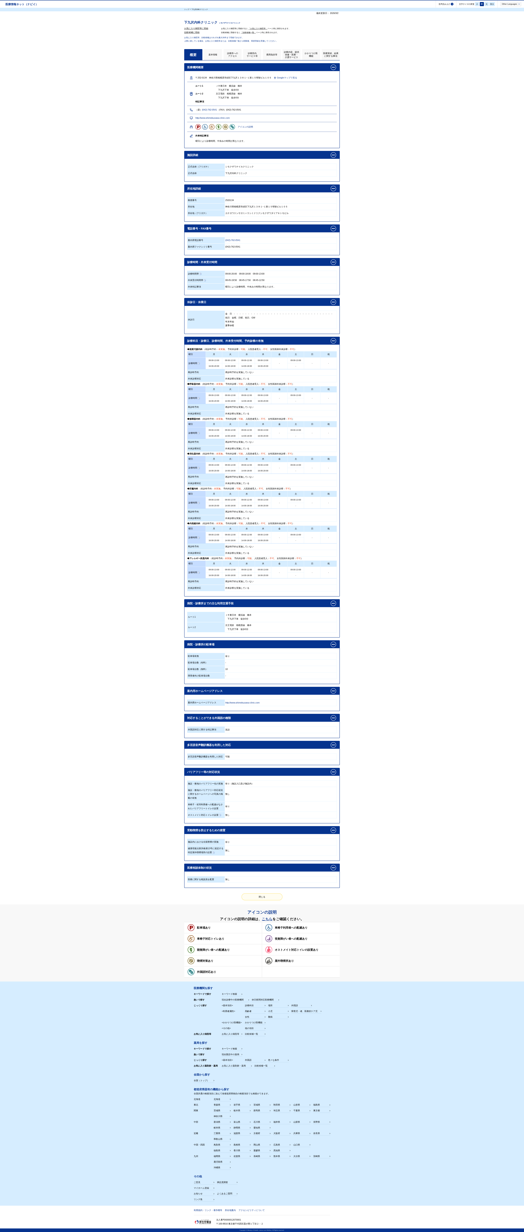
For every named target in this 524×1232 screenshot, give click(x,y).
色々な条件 (273, 1060)
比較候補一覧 (251, 1034)
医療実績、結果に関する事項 (330, 54)
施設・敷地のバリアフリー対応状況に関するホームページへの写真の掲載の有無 (205, 794)
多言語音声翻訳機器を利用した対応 (205, 756)
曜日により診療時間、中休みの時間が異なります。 (250, 287)
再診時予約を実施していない (239, 372)
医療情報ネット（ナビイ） (21, 4)
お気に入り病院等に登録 (196, 28)
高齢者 (248, 1011)
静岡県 (237, 1128)
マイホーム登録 (201, 1188)
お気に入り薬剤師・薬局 (234, 1066)
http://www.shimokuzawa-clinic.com (212, 118)
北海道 (217, 1099)
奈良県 (316, 1133)
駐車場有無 (193, 656)
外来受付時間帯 (195, 280)
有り (227, 656)
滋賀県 (237, 1133)
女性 (247, 1017)
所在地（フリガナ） (198, 213)
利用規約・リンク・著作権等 (208, 1210)
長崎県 (257, 1156)
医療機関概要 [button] (195, 67)
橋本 (249, 615)
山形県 (296, 1105)
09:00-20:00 (231, 274)
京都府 (257, 1133)
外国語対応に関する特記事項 (202, 729)
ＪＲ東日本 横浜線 (235, 615)
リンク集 (198, 1199)
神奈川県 (218, 1116)
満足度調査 (222, 1182)
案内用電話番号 (195, 240)
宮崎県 (316, 1156)
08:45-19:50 (231, 280)
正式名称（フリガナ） (199, 166)
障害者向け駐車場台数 (199, 676)
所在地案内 (230, 1210)
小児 (270, 1011)
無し (227, 794)
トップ (186, 9)
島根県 (237, 1145)
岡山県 (257, 1145)
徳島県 (217, 1150)
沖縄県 (217, 1167)
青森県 (217, 1105)
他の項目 (249, 1028)
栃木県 (237, 1110)
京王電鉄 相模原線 (235, 625)
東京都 (316, 1110)
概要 (193, 55)
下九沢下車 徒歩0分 (236, 619)
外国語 (294, 1005)
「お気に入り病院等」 (257, 28)
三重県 (217, 1133)
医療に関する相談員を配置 (201, 879)
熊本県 (276, 1156)
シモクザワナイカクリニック (239, 166)
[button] (510, 4)
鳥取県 (217, 1145)
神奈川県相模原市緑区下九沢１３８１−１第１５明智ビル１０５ (256, 206)
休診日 (191, 319)
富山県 (237, 1122)
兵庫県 (296, 1133)
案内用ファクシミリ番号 (200, 247)
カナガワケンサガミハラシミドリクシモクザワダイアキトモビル (257, 213)
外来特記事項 (194, 287)
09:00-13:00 (258, 274)
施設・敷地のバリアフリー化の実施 (205, 783)
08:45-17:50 (245, 280)
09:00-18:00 (245, 274)
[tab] (193, 54)
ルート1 (192, 617)
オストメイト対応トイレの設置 (203, 815)
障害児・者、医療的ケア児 (304, 1011)
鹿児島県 (218, 1162)
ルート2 (192, 627)
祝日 (227, 318)
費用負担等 (271, 54)
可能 (227, 756)
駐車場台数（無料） (198, 669)
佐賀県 (237, 1156)
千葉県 (296, 1110)
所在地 (191, 206)
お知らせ (198, 1193)
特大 (492, 4)
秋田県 (276, 1105)
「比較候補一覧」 (248, 32)
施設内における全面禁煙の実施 (203, 842)
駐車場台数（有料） (198, 662)
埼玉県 (276, 1110)
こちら (267, 919)
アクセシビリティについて (252, 1210)
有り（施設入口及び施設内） (239, 783)
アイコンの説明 (245, 127)
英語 (227, 730)
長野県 (316, 1122)
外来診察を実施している (237, 379)
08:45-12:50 (258, 280)
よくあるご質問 (224, 1193)
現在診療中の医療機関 (233, 1000)
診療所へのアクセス (232, 54)
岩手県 (237, 1105)
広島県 (276, 1145)
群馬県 (257, 1110)
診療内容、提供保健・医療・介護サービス (291, 54)
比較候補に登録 (192, 32)
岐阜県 (217, 1128)
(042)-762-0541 (209, 110)
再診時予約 (193, 372)
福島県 (316, 1105)
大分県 (296, 1156)
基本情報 (213, 54)
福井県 (276, 1122)
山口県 (296, 1145)
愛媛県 (257, 1150)
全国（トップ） (201, 1080)
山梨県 (296, 1122)
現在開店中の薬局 (230, 1054)
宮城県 (257, 1105)
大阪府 (276, 1133)
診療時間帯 (193, 274)
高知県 (276, 1150)
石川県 (257, 1122)
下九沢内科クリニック (236, 173)
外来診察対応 (194, 379)
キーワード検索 (229, 994)
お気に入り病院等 (230, 1034)
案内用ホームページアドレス (202, 702)
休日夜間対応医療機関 (263, 1000)
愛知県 (257, 1128)
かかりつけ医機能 (311, 54)
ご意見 (197, 1182)
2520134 (229, 200)
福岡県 (217, 1156)
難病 (270, 1017)
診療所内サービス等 (252, 54)
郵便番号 (192, 200)
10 (226, 669)
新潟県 (217, 1122)
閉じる (262, 897)
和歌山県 (218, 1139)
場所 (270, 1005)
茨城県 (217, 1110)
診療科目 (249, 1005)
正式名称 (192, 173)
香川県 (237, 1150)
